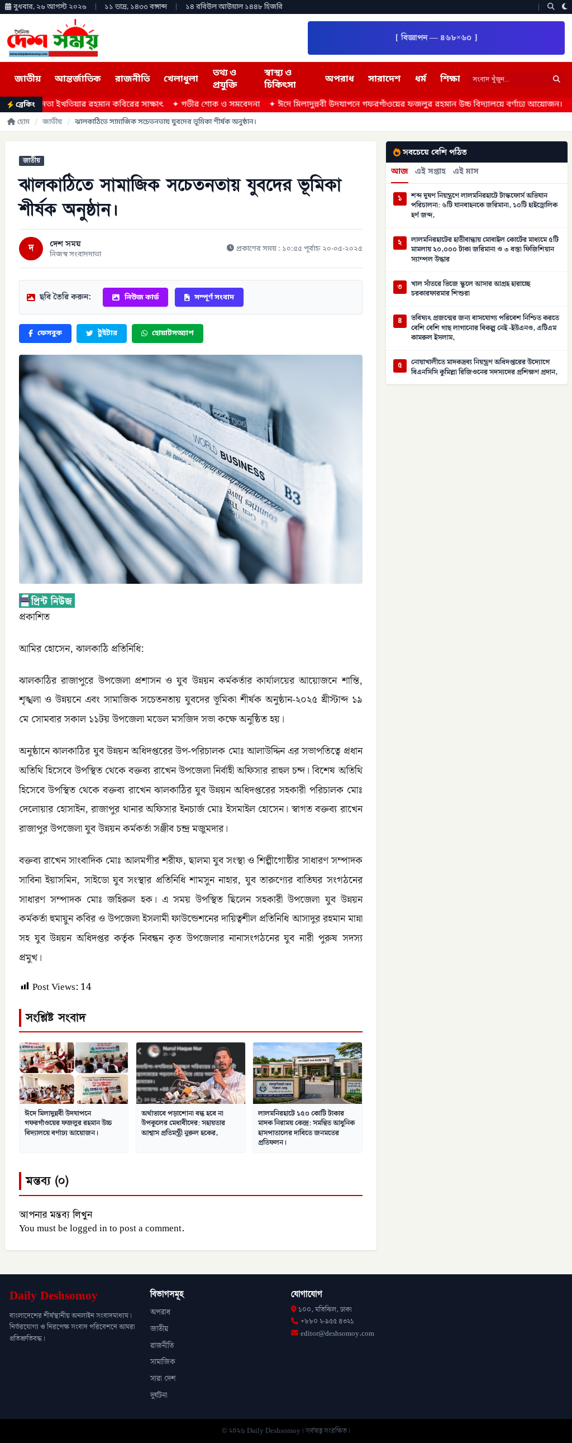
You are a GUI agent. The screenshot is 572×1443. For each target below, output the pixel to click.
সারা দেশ (162, 1379)
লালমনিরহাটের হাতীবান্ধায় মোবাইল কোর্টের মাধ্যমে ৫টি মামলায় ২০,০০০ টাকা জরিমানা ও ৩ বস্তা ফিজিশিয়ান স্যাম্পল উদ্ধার (485, 250)
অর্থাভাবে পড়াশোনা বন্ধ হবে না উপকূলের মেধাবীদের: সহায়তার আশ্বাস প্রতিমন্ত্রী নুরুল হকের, (183, 1123)
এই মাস (466, 172)
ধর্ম (420, 79)
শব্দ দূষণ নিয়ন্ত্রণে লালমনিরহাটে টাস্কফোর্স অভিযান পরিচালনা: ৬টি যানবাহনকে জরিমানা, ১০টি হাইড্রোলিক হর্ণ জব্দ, (484, 206)
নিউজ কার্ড (142, 297)
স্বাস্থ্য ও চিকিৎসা (280, 79)
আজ (399, 172)
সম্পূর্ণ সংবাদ (214, 297)
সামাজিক (162, 1362)
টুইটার (107, 333)
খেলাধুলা (181, 79)
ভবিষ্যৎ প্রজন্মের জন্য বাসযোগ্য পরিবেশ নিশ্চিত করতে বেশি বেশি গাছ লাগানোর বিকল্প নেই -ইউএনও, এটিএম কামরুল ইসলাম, (485, 328)
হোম (23, 122)
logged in (88, 1228)
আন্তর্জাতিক (78, 79)
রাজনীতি (132, 79)
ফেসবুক (49, 333)
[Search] (551, 7)
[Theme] (565, 7)
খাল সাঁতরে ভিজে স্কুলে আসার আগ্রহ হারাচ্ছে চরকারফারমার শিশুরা (471, 289)
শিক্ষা (450, 79)
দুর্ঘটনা (159, 1395)
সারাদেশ (384, 79)
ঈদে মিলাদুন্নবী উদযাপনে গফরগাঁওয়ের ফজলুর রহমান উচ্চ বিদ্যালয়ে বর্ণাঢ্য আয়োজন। (379, 104)
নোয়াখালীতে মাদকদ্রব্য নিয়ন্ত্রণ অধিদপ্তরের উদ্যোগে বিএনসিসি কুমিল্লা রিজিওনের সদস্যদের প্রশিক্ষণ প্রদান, (484, 367)
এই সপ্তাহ (430, 172)
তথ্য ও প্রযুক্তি (225, 79)
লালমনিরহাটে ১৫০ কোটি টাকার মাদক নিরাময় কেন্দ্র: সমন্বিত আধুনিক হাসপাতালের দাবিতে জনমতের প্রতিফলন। (306, 1128)
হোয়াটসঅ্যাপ (173, 333)
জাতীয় (28, 79)
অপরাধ (339, 79)
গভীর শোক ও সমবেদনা (179, 104)
